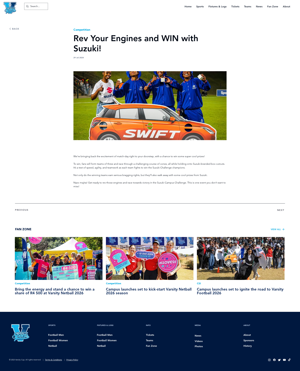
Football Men (56, 334)
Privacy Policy (72, 359)
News (198, 335)
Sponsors (248, 340)
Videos (199, 341)
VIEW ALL (276, 229)
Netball (52, 345)
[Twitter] (279, 359)
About (247, 334)
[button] (200, 6)
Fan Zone (151, 345)
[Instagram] (269, 359)
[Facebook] (274, 359)
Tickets (150, 334)
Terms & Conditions (53, 359)
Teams (149, 340)
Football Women (58, 340)
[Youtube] (284, 359)
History (247, 345)
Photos (199, 346)
